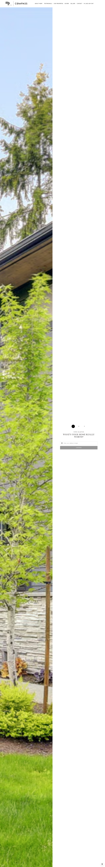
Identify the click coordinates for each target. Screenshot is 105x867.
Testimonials (48, 3)
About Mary (38, 3)
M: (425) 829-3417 (89, 3)
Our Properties (58, 3)
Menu (98, 3)
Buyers (67, 3)
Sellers (72, 3)
